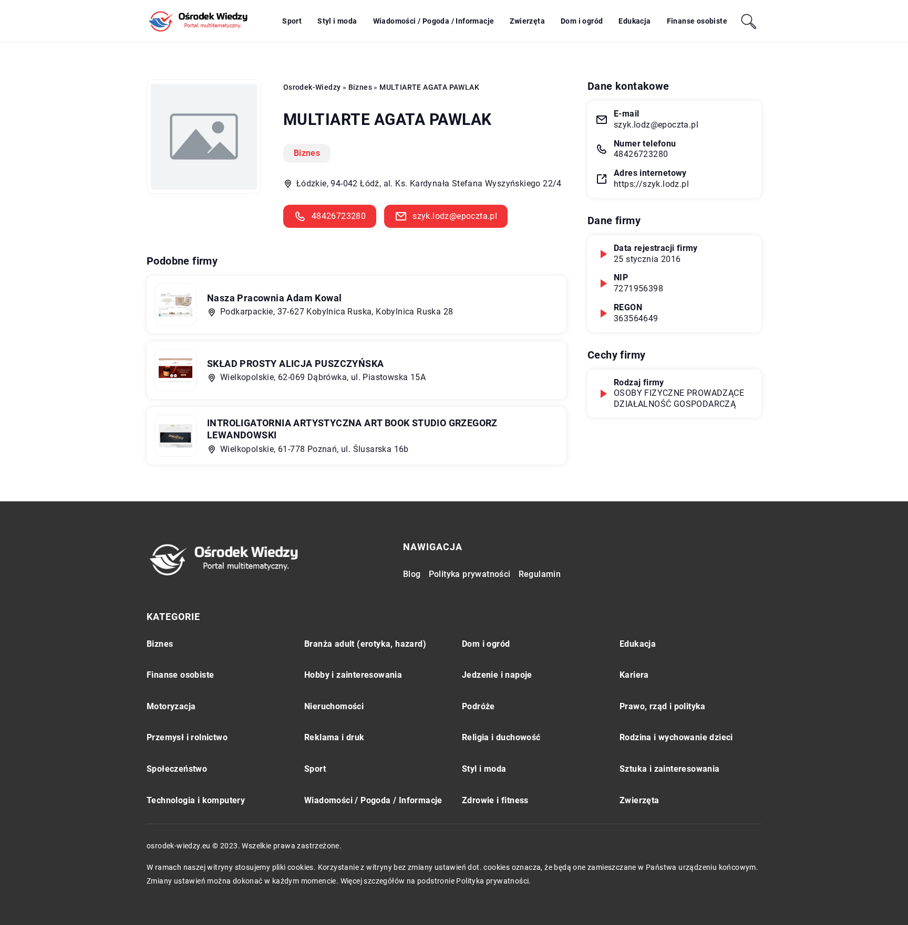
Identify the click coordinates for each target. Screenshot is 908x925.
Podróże (478, 706)
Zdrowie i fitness (495, 800)
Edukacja (634, 21)
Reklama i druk (334, 737)
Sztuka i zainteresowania (670, 769)
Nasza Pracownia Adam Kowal (274, 297)
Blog (412, 574)
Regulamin (540, 574)
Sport (292, 21)
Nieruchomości (334, 706)
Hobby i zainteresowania (353, 675)
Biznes (307, 153)
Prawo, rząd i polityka (663, 706)
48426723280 (339, 216)
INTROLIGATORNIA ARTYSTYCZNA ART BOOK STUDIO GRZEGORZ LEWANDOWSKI (352, 428)
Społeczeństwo (177, 769)
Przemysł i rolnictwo (187, 737)
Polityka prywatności (470, 574)
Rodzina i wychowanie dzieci (676, 737)
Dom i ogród (582, 21)
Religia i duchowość (501, 737)
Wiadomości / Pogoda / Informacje (433, 21)
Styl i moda (337, 21)
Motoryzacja (171, 706)
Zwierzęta (527, 21)
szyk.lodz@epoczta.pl (454, 216)
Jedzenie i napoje (497, 675)
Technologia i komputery (196, 800)
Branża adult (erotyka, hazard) (365, 644)
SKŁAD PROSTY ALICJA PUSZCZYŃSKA (295, 363)
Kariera (634, 675)
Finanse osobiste (697, 21)
